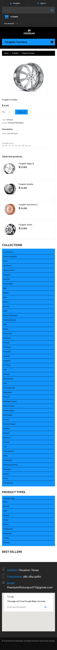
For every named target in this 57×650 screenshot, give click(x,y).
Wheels (10, 120)
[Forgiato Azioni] (10, 229)
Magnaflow (7, 392)
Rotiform (6, 429)
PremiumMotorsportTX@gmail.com (30, 587)
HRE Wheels (8, 379)
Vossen (6, 474)
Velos (5, 456)
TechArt (6, 442)
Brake (5, 502)
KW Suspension (9, 388)
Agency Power (8, 270)
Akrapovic (7, 275)
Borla (5, 297)
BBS (4, 288)
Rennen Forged (9, 424)
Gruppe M (7, 361)
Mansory (6, 397)
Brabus (5, 302)
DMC (5, 324)
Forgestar (7, 352)
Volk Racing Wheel (10, 465)
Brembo (6, 306)
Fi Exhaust (7, 347)
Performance (8, 529)
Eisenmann (7, 334)
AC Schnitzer (8, 252)
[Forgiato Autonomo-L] (10, 209)
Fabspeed (7, 338)
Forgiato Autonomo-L (28, 205)
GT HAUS (6, 365)
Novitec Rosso (8, 410)
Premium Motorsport (15, 123)
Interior (6, 524)
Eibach (5, 329)
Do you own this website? (16, 607)
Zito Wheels (8, 483)
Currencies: (9, 23)
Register (16, 3)
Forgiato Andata (26, 184)
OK (45, 607)
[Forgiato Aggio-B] (10, 168)
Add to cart (21, 112)
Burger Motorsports (10, 315)
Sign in (43, 3)
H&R (5, 370)
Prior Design (7, 415)
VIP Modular (7, 460)
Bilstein (6, 293)
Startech (6, 433)
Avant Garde (8, 284)
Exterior (6, 515)
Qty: (3, 112)
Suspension (7, 533)
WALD (5, 478)
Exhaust (6, 506)
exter (5, 511)
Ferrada (6, 343)
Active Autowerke (10, 257)
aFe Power (7, 266)
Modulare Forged (9, 401)
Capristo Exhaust (9, 320)
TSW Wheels (8, 451)
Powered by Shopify (47, 641)
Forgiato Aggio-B (26, 164)
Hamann (6, 374)
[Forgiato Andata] (10, 189)
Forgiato (15, 53)
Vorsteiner (7, 469)
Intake (5, 520)
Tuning (6, 538)
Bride (5, 311)
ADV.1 (5, 261)
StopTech (6, 438)
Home (6, 53)
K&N (5, 383)
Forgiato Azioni (25, 225)
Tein (5, 447)
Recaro (6, 420)
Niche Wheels (8, 406)
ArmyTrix (6, 279)
